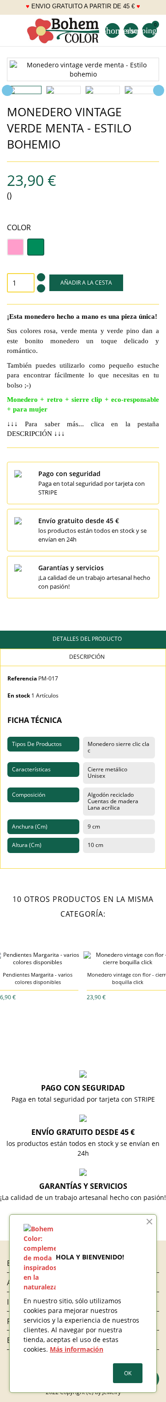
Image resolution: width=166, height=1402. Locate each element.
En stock (18, 695)
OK (127, 1373)
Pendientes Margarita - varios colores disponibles (37, 978)
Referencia (22, 678)
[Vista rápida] (31, 996)
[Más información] (44, 996)
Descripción (86, 657)
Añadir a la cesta (86, 282)
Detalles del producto (86, 639)
